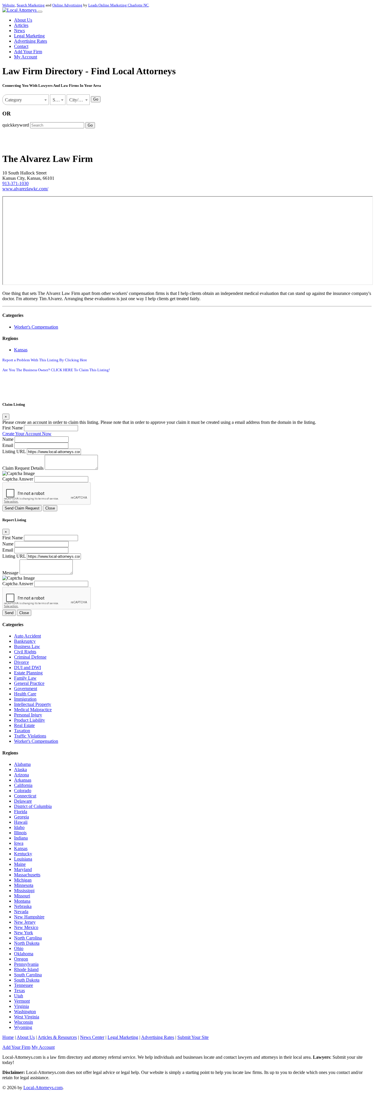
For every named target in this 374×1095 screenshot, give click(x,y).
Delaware (23, 801)
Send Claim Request (22, 508)
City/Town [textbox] (79, 99)
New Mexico (26, 927)
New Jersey (25, 922)
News (19, 30)
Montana (22, 901)
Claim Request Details (23, 468)
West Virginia (26, 1016)
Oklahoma (23, 953)
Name (7, 439)
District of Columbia (33, 806)
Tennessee (23, 985)
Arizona (21, 774)
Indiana (21, 837)
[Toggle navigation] (40, 12)
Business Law (27, 646)
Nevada (21, 911)
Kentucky (23, 853)
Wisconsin (23, 1022)
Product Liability (29, 720)
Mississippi (24, 890)
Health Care (25, 693)
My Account (25, 56)
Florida (20, 811)
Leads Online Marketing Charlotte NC (118, 5)
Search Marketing (31, 5)
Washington (25, 1011)
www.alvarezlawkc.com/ (25, 188)
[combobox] (25, 99)
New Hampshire (29, 916)
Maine (20, 864)
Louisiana (23, 858)
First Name (12, 427)
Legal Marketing (29, 35)
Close (50, 508)
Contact (21, 46)
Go (95, 99)
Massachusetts (27, 874)
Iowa (18, 843)
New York (23, 932)
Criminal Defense (30, 656)
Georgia (21, 816)
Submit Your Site (193, 1037)
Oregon (21, 958)
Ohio (18, 948)
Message (10, 572)
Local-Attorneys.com (43, 1087)
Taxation (22, 730)
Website (8, 5)
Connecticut (25, 795)
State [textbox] (57, 99)
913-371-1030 (15, 183)
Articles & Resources (57, 1037)
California (23, 785)
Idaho (19, 827)
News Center (92, 1037)
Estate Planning (28, 672)
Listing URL (14, 451)
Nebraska (23, 906)
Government (25, 688)
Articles (21, 25)
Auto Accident (27, 635)
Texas (19, 990)
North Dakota (26, 943)
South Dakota (26, 979)
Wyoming (23, 1027)
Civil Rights (25, 651)
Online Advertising (67, 5)
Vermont (22, 1001)
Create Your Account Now (26, 433)
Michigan (23, 880)
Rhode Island (26, 969)
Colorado (22, 790)
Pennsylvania (26, 964)
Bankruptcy (25, 641)
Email (7, 445)
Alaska (20, 769)
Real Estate (24, 725)
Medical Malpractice (33, 709)
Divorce (21, 662)
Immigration (25, 699)
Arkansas (22, 780)
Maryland (23, 869)
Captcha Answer (17, 478)
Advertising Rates (30, 41)
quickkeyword (15, 124)
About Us (23, 20)
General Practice (29, 683)
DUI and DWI (27, 667)
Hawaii (20, 822)
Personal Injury (28, 714)
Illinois (20, 832)
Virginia (21, 1006)
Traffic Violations (30, 735)
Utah (18, 995)
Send (9, 613)
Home (8, 1037)
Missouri (22, 895)
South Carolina (28, 974)
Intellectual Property (32, 704)
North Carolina (28, 937)
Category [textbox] (13, 99)
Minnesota (23, 885)
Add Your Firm (28, 51)
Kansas (20, 349)
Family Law (25, 678)
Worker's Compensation (36, 326)
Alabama (22, 764)
